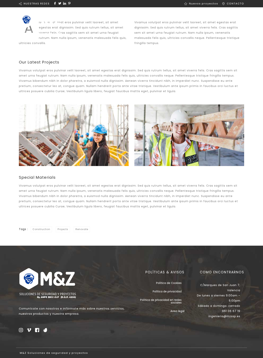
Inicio (101, 14)
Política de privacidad (167, 291)
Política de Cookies (169, 283)
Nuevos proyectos (203, 3)
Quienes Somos (129, 14)
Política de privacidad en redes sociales (161, 301)
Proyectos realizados (198, 14)
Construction (41, 229)
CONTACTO (235, 3)
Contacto (235, 14)
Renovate (81, 229)
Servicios (160, 14)
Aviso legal (177, 311)
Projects (63, 229)
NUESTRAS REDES (37, 3)
